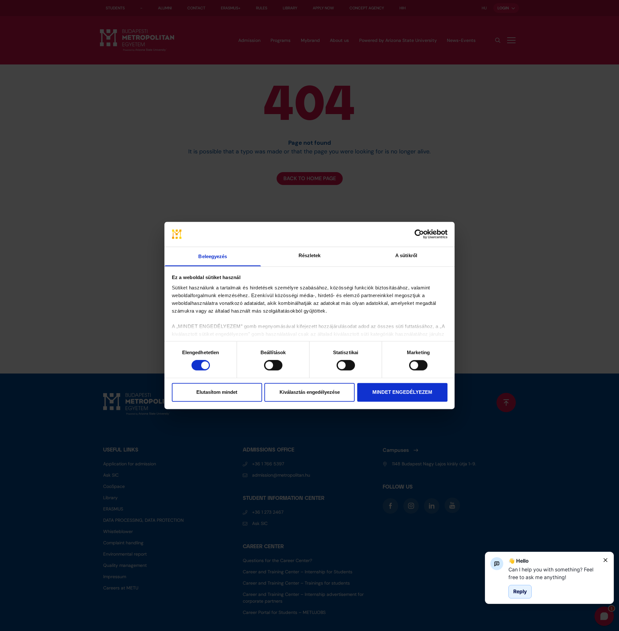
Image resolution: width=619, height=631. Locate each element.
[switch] (273, 365)
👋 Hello (518, 561)
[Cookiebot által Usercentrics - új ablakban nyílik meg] (419, 234)
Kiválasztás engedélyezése (310, 392)
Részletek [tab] (310, 255)
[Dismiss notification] (605, 560)
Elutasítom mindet (216, 392)
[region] (553, 573)
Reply (520, 591)
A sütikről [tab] (406, 255)
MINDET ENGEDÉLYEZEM (402, 392)
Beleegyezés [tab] (212, 256)
